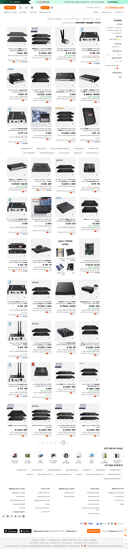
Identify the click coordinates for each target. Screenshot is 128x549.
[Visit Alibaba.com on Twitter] (15, 516)
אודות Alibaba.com (118, 488)
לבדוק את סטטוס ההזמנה (17, 500)
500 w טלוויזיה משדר (114, 474)
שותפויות (22, 508)
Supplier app (70, 531)
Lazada (64, 540)
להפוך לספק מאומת (19, 504)
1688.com (43, 540)
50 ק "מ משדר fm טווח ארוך (94, 474)
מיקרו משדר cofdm (36, 470)
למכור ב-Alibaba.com (18, 493)
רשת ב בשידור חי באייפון (63, 474)
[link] (125, 530)
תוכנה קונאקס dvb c (71, 470)
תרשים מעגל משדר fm (54, 470)
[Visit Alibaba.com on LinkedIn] (19, 516)
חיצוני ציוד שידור (63, 153)
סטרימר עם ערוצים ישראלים (112, 478)
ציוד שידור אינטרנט (92, 153)
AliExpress (35, 540)
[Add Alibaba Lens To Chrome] (93, 531)
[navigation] (113, 231)
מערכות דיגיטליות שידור (46, 153)
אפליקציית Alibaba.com (41, 531)
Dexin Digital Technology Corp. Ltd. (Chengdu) (41, 57)
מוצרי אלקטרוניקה (87, 19)
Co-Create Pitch (119, 496)
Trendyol (85, 540)
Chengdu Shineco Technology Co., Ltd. (41, 100)
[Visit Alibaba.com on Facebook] (23, 516)
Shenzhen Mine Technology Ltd (66, 98)
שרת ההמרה (77, 153)
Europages (93, 540)
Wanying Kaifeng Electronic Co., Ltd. (89, 100)
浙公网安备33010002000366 (96, 546)
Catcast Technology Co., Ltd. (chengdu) (65, 140)
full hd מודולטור (21, 470)
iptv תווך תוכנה (41, 148)
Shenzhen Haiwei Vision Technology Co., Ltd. (65, 59)
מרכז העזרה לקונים (44, 493)
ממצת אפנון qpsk (115, 470)
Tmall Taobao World (54, 540)
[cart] (25, 8)
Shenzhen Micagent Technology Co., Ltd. (41, 137)
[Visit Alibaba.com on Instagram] (11, 516)
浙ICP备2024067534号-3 (115, 546)
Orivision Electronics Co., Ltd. (18, 98)
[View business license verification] (82, 546)
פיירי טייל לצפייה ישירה (44, 474)
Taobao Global (72, 540)
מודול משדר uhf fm (28, 153)
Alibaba (98, 19)
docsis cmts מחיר (26, 148)
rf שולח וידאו (86, 470)
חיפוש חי (29, 474)
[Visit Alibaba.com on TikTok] (3, 516)
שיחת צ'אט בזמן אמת (43, 496)
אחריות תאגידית (119, 500)
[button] (51, 7)
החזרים (47, 504)
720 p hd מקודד (78, 148)
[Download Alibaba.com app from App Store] (26, 531)
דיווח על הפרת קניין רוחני (42, 508)
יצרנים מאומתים (69, 493)
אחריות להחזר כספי (93, 496)
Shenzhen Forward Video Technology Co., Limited (89, 140)
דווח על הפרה (46, 512)
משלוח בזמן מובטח (93, 500)
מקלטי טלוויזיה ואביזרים (72, 19)
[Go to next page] (39, 442)
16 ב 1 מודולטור (93, 148)
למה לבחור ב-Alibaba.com (116, 493)
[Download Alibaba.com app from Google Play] (11, 531)
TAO (79, 540)
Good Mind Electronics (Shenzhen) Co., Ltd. (17, 60)
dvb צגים (78, 474)
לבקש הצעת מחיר (69, 496)
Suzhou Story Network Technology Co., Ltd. (89, 270)
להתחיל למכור (20, 496)
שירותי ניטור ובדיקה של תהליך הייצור (90, 509)
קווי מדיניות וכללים (93, 513)
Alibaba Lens (113, 531)
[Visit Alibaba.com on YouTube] (7, 516)
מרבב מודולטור (100, 470)
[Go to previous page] (67, 442)
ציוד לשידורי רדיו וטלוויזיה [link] (54, 19)
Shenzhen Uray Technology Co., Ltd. (89, 61)
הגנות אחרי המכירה (93, 504)
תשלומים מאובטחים (93, 493)
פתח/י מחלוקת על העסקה (42, 500)
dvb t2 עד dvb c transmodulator (59, 148)
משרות (122, 504)
